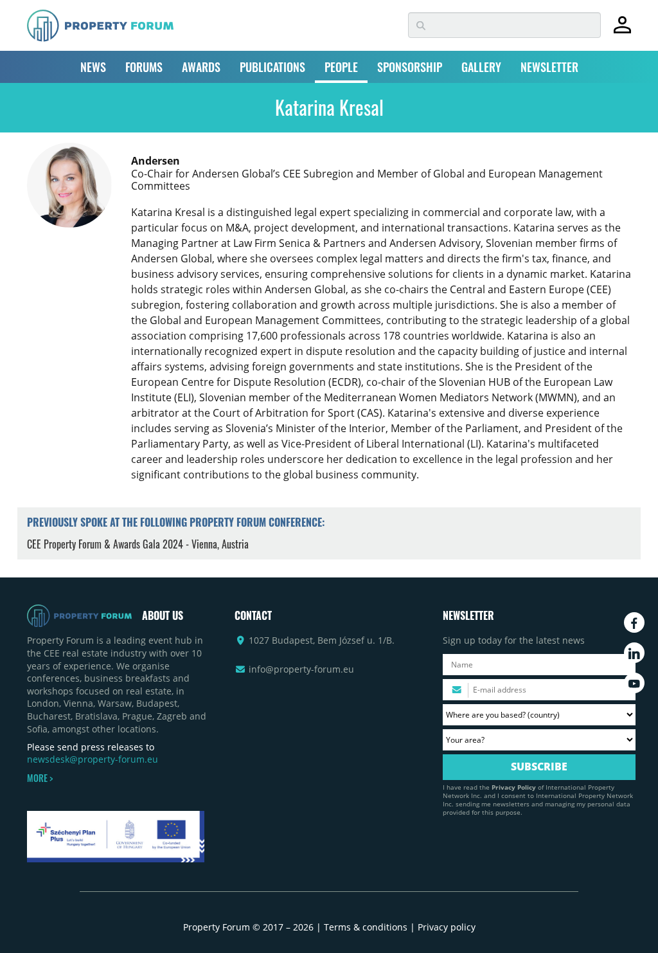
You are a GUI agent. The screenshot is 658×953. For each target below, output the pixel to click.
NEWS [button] (93, 67)
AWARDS (201, 67)
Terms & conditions (365, 927)
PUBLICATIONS (272, 67)
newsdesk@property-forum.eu (92, 759)
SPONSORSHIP (409, 67)
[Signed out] (622, 30)
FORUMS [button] (144, 67)
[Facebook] (634, 622)
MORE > (40, 778)
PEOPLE (341, 67)
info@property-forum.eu (301, 669)
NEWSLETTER (549, 67)
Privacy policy (447, 927)
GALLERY (481, 67)
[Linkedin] (634, 652)
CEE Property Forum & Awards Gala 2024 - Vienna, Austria (138, 544)
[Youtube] (634, 683)
